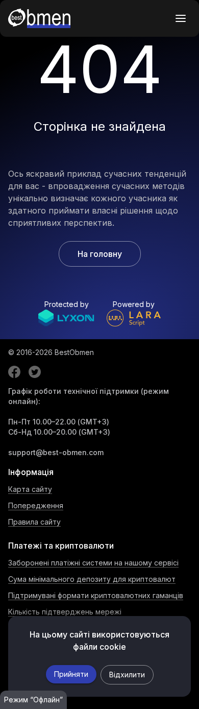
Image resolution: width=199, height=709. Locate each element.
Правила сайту (34, 521)
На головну (100, 254)
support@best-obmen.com (56, 452)
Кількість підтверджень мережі (64, 611)
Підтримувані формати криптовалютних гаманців (95, 595)
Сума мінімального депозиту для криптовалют (92, 579)
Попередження (35, 505)
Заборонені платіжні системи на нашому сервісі (93, 562)
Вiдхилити (127, 674)
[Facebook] (14, 372)
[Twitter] (35, 372)
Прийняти (71, 674)
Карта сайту (30, 489)
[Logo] (39, 18)
